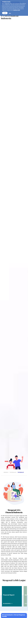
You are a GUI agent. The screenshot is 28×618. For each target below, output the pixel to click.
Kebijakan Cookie (16, 10)
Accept (4, 13)
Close (10, 13)
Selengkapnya (7, 603)
